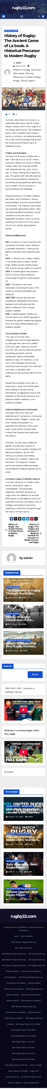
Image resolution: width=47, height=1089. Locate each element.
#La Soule (36, 70)
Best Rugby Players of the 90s (16, 1065)
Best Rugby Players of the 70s (23, 1053)
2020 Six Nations (12, 971)
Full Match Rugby (13, 806)
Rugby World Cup (12, 1077)
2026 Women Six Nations (13, 1018)
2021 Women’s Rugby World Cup (30, 977)
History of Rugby (11, 31)
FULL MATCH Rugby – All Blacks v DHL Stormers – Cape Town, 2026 (23, 840)
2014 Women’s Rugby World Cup (14, 960)
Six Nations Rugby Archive (31, 1077)
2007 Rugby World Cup (23, 948)
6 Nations (10, 1024)
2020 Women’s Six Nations (31, 971)
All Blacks (11, 833)
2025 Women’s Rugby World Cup (23, 1006)
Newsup (38, 927)
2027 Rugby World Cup (34, 1018)
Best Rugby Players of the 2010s (23, 1030)
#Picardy (29, 73)
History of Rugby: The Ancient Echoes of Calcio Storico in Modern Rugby (16, 530)
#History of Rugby (21, 70)
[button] (39, 16)
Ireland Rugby (27, 806)
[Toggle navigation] (21, 16)
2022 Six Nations (34, 983)
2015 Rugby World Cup (36, 960)
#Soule (24, 80)
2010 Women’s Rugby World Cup (14, 954)
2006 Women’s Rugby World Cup (23, 942)
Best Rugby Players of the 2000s (28, 1024)
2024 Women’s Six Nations (31, 1001)
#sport (32, 80)
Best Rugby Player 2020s (15, 861)
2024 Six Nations (12, 1001)
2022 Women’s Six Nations (14, 989)
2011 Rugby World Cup (36, 954)
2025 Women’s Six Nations (16, 1012)
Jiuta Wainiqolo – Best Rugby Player (21, 866)
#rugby (16, 80)
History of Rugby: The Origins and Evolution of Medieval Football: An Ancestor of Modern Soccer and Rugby (32, 533)
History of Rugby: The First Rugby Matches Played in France (21, 646)
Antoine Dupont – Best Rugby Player (22, 893)
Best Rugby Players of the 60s (23, 1047)
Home (16, 936)
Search (8, 666)
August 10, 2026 (16, 817)
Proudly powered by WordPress (15, 927)
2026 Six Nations (34, 1012)
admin (18, 63)
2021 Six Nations (10, 977)
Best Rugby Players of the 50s (23, 1042)
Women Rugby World (31, 1083)
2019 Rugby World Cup (36, 965)
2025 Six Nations (26, 936)
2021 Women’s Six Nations (16, 983)
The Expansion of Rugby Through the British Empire (23, 593)
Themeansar (23, 930)
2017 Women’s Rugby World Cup (14, 965)
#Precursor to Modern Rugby (27, 77)
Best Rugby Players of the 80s (23, 1059)
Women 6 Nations (14, 1083)
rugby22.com (23, 8)
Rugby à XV (34, 1071)
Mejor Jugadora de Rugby (18, 1071)
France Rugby (11, 640)
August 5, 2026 (15, 872)
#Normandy (18, 73)
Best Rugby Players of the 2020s (23, 1036)
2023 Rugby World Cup (34, 989)
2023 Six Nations (12, 995)
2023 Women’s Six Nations (31, 995)
